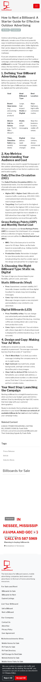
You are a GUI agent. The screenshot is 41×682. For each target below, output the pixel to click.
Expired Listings (8, 598)
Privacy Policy (7, 629)
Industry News (8, 460)
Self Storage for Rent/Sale (12, 654)
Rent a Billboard (8, 612)
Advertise (5, 626)
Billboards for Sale (9, 591)
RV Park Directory (9, 650)
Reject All (8, 678)
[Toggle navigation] (36, 6)
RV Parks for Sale (8, 647)
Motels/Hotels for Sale (10, 658)
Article (5, 456)
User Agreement (8, 633)
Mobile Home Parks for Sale (12, 661)
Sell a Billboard (7, 608)
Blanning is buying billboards (16, 542)
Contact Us (6, 622)
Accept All (20, 678)
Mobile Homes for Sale (10, 643)
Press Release (9, 451)
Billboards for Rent (9, 595)
